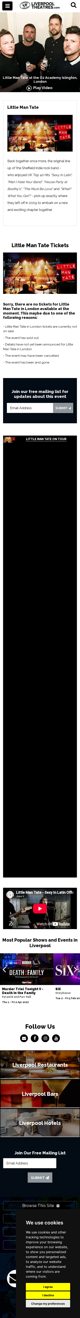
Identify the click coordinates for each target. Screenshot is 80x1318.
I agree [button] (48, 1287)
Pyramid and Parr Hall (16, 996)
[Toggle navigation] (7, 6)
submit (62, 408)
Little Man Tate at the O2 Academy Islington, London (40, 80)
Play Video (42, 88)
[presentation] (4, 969)
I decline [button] (48, 1295)
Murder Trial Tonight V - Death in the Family (22, 991)
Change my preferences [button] (48, 1303)
